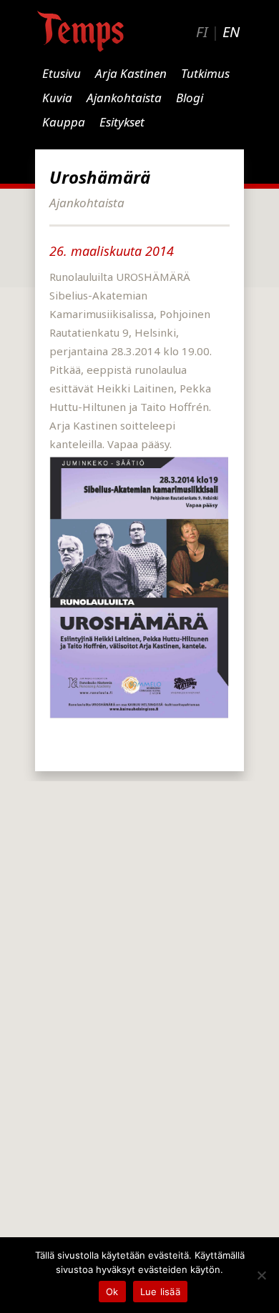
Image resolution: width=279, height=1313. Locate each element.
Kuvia (57, 97)
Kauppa (63, 122)
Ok (112, 1291)
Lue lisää (160, 1291)
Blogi (189, 97)
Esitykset (122, 122)
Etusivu (61, 73)
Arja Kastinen (131, 73)
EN (231, 31)
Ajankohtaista (124, 97)
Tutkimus (205, 73)
